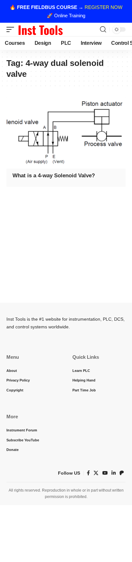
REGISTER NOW (103, 7)
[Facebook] (88, 473)
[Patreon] (122, 473)
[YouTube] (105, 473)
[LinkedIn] (113, 473)
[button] (11, 29)
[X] (96, 473)
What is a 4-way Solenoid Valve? (53, 176)
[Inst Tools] (40, 29)
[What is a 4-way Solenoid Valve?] (66, 133)
